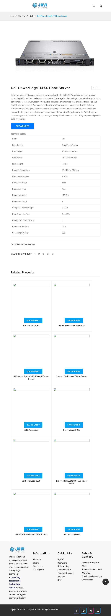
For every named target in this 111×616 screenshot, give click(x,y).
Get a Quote (38, 570)
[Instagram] (91, 611)
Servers (21, 16)
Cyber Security (64, 570)
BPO (59, 580)
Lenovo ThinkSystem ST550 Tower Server (71, 482)
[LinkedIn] (53, 254)
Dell (31, 16)
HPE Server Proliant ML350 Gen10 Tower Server (31, 377)
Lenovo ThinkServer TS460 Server (72, 376)
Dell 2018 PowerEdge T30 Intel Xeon (98, 88)
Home (11, 16)
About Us (37, 559)
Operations (62, 563)
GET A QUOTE (22, 126)
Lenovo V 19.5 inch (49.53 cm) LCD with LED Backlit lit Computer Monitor (93, 88)
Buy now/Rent (33, 320)
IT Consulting (63, 566)
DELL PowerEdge (31, 430)
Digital (60, 559)
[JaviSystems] (39, 6)
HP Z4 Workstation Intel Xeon (72, 325)
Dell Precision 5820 (71, 430)
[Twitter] (39, 254)
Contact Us (38, 566)
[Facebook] (35, 254)
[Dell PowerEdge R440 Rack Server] (55, 54)
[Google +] (48, 254)
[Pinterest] (43, 254)
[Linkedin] (98, 611)
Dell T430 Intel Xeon (72, 534)
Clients (36, 563)
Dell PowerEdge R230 (31, 481)
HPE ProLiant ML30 (31, 325)
